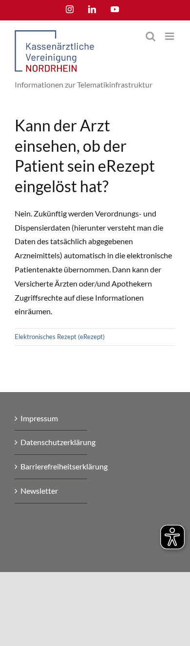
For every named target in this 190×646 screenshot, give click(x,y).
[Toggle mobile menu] (170, 36)
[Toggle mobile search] (150, 36)
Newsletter (39, 490)
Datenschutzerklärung (51, 442)
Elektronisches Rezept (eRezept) (60, 337)
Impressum (39, 418)
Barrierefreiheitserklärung (51, 466)
